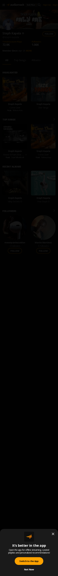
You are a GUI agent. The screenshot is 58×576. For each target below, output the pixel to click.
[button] (29, 288)
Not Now (29, 569)
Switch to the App (29, 561)
